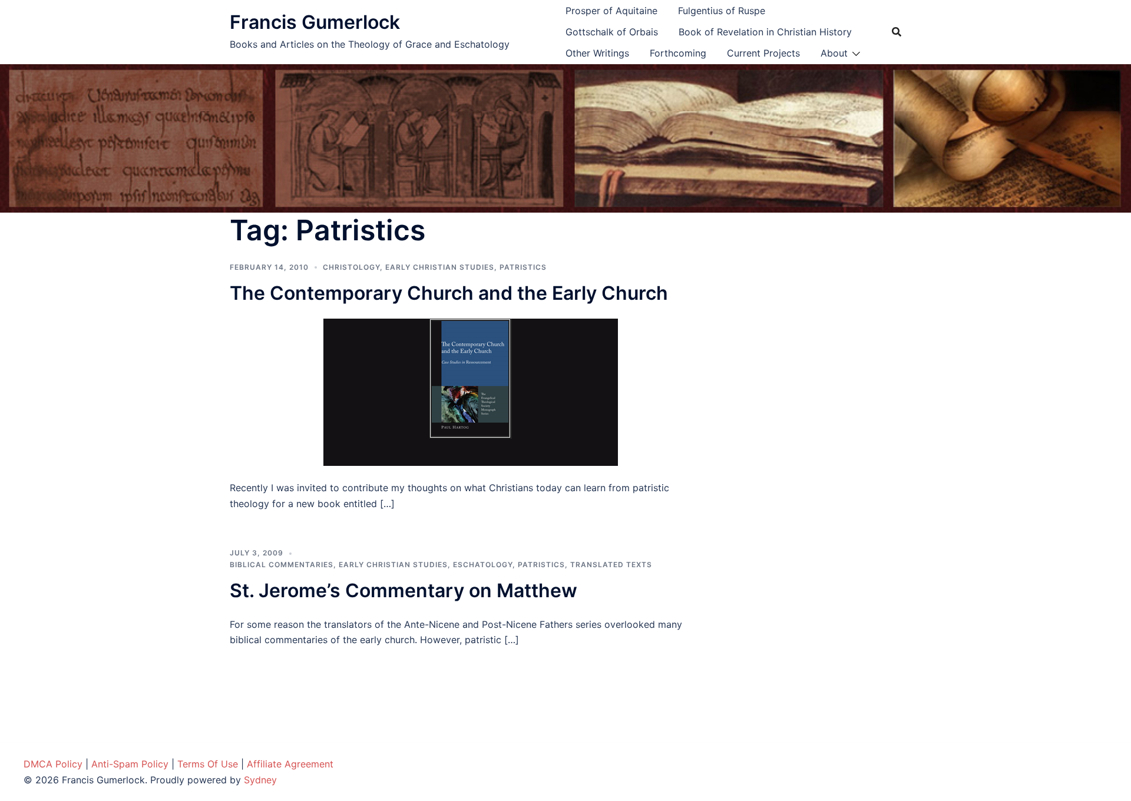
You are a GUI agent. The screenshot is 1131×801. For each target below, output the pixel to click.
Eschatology (482, 564)
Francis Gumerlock (315, 22)
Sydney (260, 780)
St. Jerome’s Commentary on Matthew (403, 590)
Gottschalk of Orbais (612, 32)
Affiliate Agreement (290, 764)
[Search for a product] (896, 32)
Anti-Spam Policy (129, 764)
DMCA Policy (53, 764)
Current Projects (763, 53)
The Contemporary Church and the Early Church (449, 293)
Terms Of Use (207, 764)
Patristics (523, 267)
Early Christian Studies (439, 267)
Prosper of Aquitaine (611, 10)
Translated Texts (611, 564)
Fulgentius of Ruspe (721, 10)
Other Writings (597, 53)
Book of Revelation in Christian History (765, 32)
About (834, 53)
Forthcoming (678, 53)
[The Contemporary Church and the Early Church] (470, 392)
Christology (351, 267)
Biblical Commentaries (281, 564)
